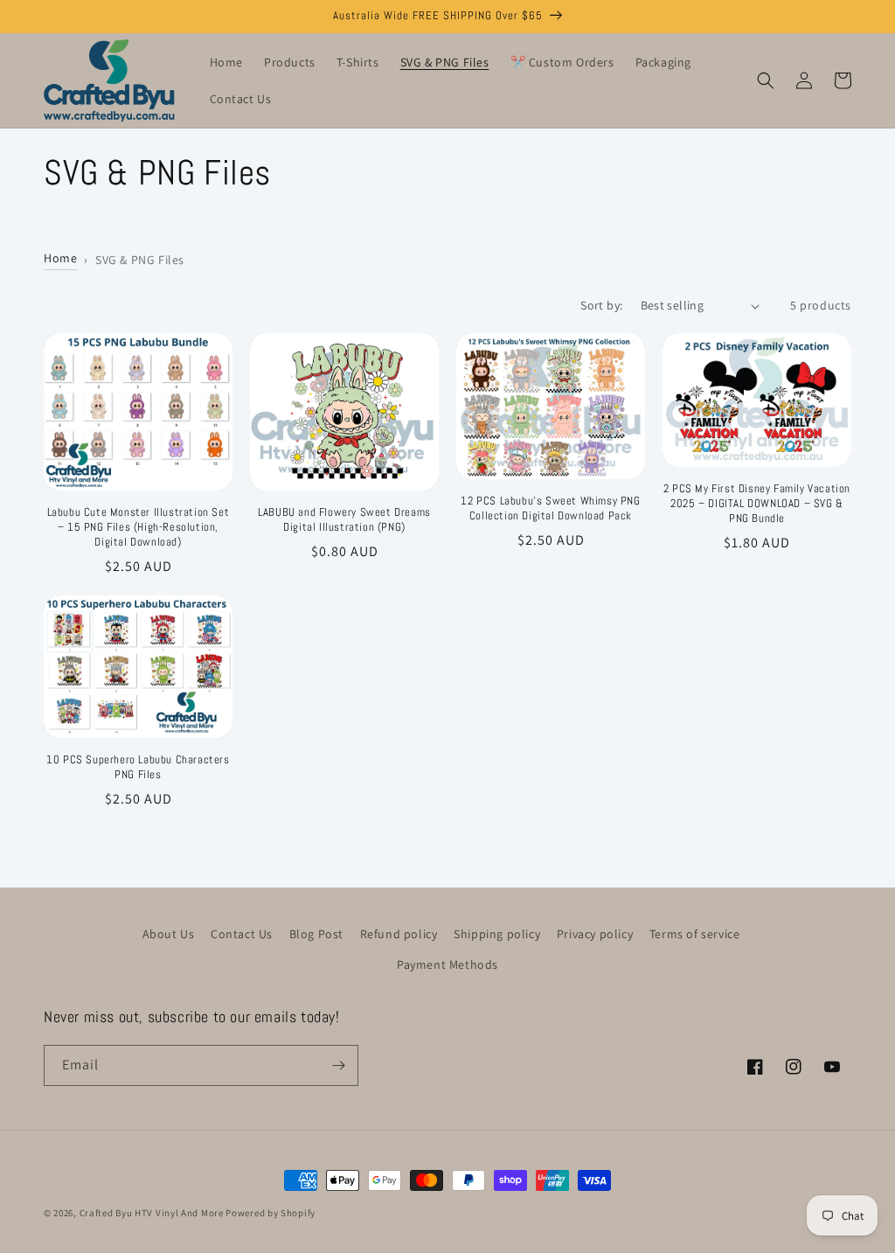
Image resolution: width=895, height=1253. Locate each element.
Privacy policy (595, 934)
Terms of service (694, 934)
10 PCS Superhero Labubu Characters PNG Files (137, 767)
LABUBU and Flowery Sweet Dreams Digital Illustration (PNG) (344, 519)
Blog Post (316, 934)
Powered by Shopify (270, 1213)
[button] (765, 80)
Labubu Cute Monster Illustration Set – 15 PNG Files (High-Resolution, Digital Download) (138, 527)
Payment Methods (447, 964)
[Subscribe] (338, 1065)
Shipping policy (497, 934)
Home (60, 258)
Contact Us (242, 934)
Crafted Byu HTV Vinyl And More (152, 1213)
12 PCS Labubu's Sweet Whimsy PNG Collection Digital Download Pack (550, 508)
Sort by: (601, 305)
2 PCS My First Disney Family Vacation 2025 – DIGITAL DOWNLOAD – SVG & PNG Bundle (756, 504)
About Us (168, 934)
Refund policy (399, 934)
